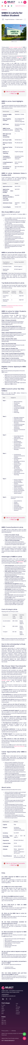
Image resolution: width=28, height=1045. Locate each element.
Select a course (8, 146)
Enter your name (8, 128)
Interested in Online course (12, 162)
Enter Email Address (9, 134)
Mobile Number (7, 140)
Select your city (8, 152)
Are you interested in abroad (12, 158)
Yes (5, 160)
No (10, 160)
